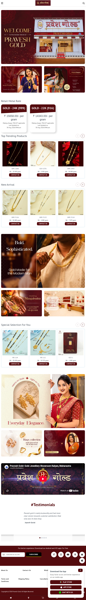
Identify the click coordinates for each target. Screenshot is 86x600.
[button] (39, 537)
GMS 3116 (15, 217)
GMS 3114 (70, 217)
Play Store (67, 582)
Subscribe (33, 554)
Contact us (15, 175)
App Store (67, 587)
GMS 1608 (15, 169)
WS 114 (15, 358)
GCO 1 (71, 358)
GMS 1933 (70, 169)
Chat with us (67, 592)
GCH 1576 (43, 169)
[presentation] (78, 136)
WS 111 (43, 358)
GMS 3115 (43, 217)
